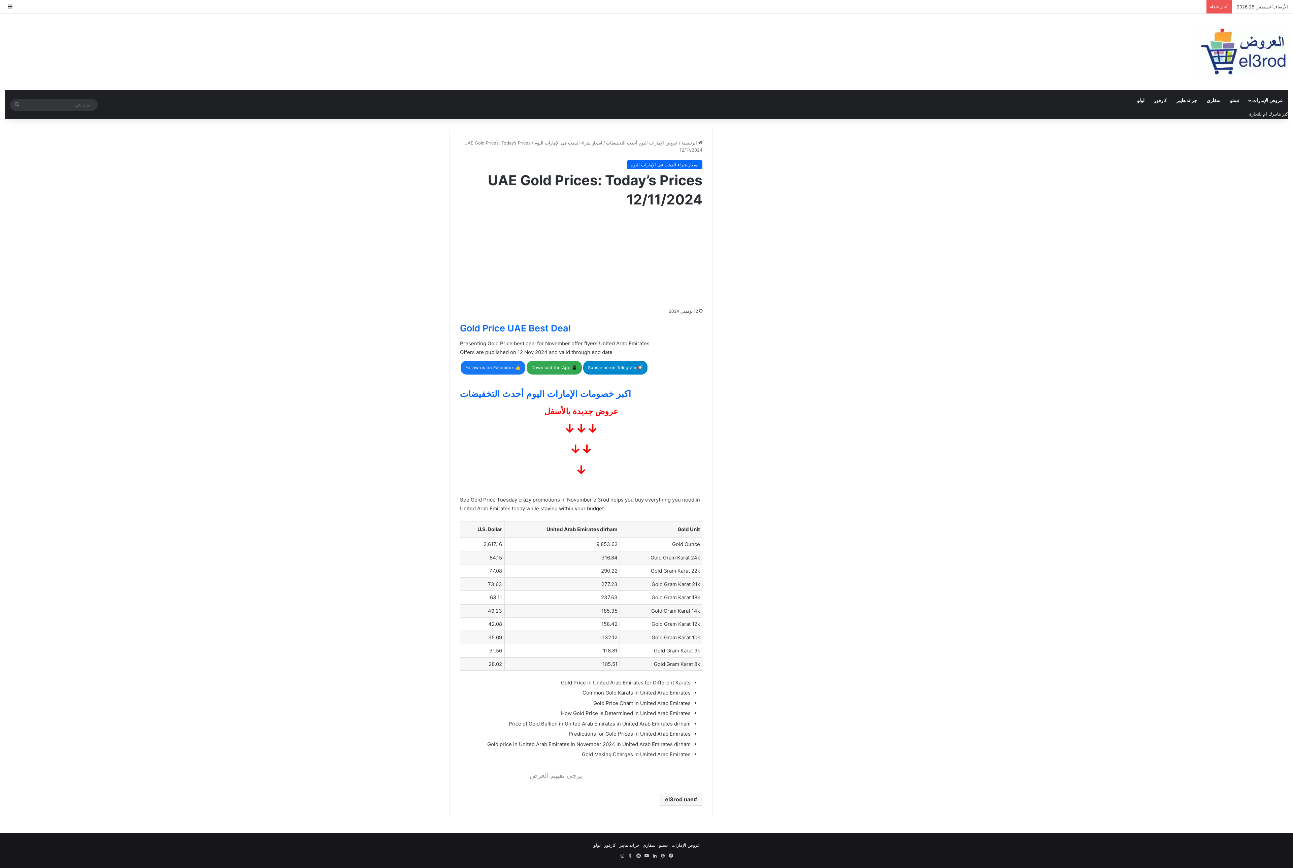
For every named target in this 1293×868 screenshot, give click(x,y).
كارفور (1160, 100)
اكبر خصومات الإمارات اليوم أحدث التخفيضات (545, 393)
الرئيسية (690, 143)
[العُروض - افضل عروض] (1242, 52)
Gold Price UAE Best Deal (515, 328)
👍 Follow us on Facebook (493, 367)
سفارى (1214, 100)
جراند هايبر (1186, 100)
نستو (1234, 100)
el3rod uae (679, 799)
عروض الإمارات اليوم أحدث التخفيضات (642, 143)
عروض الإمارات (1267, 100)
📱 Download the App (554, 367)
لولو (1141, 100)
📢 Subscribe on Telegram (615, 367)
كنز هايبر (1280, 114)
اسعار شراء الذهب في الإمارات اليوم (568, 143)
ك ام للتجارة (1260, 114)
